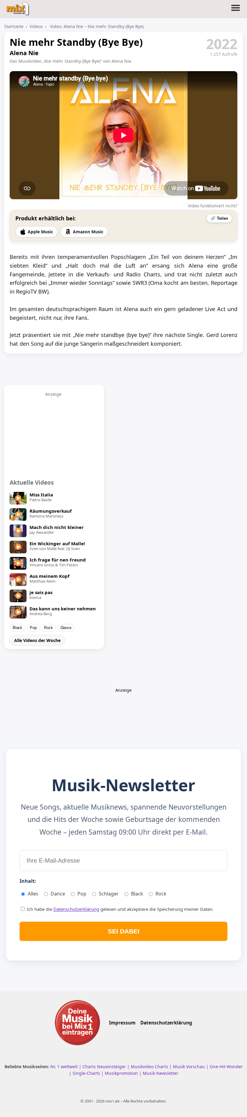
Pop (33, 628)
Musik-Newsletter (160, 1073)
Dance (66, 628)
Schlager (109, 893)
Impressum (122, 1023)
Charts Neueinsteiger (105, 1066)
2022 (221, 43)
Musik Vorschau (189, 1066)
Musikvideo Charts (150, 1066)
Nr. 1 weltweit (64, 1066)
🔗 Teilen (219, 218)
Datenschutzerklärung (76, 909)
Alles (33, 893)
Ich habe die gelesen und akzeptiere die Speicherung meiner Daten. (120, 909)
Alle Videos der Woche (37, 640)
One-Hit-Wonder (226, 1066)
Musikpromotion (122, 1073)
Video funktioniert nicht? (212, 206)
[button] (235, 11)
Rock (48, 628)
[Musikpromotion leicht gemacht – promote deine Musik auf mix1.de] (77, 1023)
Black (17, 628)
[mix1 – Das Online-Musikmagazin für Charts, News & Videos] (18, 7)
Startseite (13, 26)
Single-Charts (87, 1073)
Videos (36, 26)
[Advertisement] (53, 434)
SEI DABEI (123, 931)
